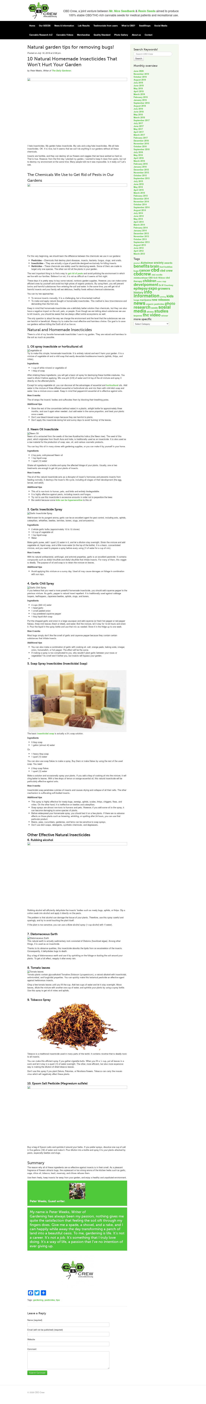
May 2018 (138, 114)
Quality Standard (102, 34)
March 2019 (139, 94)
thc (146, 315)
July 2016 (138, 152)
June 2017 (139, 126)
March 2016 (139, 160)
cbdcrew (142, 274)
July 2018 (138, 108)
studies (161, 311)
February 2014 (141, 227)
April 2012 (139, 250)
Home (32, 25)
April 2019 (139, 91)
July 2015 (138, 181)
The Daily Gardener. (103, 1212)
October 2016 (140, 146)
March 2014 (139, 224)
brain (154, 266)
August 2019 (140, 79)
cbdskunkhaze (141, 277)
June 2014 (139, 215)
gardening (38, 1299)
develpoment (146, 284)
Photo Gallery (121, 34)
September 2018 (142, 102)
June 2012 (139, 247)
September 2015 (142, 178)
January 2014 (140, 230)
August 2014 (140, 210)
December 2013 (141, 233)
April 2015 (139, 189)
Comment (31, 1349)
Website (31, 1339)
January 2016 (140, 166)
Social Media (160, 25)
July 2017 (138, 123)
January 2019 (140, 99)
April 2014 (139, 221)
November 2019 (141, 73)
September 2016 (142, 149)
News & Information (64, 25)
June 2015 (139, 184)
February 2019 (141, 97)
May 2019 (138, 88)
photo (170, 303)
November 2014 (141, 201)
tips (58, 1299)
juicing (163, 296)
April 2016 (139, 157)
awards (168, 262)
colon (159, 281)
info (148, 291)
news (139, 302)
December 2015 (141, 169)
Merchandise (83, 34)
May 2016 (138, 155)
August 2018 (140, 105)
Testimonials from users (106, 25)
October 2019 (140, 76)
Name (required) (34, 1320)
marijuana (145, 299)
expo (152, 288)
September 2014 (142, 207)
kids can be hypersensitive (69, 500)
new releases (161, 299)
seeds (154, 307)
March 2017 (139, 134)
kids (170, 296)
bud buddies (166, 266)
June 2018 (139, 111)
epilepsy (141, 288)
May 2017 (138, 128)
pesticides (50, 1299)
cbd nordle (157, 274)
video (155, 315)
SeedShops (144, 25)
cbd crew (166, 270)
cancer (144, 270)
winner (164, 315)
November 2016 (141, 143)
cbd (155, 269)
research (142, 307)
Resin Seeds (146, 11)
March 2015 (139, 192)
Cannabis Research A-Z (40, 34)
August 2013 (140, 244)
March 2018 (139, 117)
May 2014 (138, 218)
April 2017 (139, 131)
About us (136, 34)
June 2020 (139, 70)
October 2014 (140, 204)
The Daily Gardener (61, 70)
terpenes (138, 315)
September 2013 (142, 242)
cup (164, 281)
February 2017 (141, 137)
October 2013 (140, 239)
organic (150, 304)
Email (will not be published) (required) (45, 1329)
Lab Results (84, 25)
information (146, 295)
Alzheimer (146, 263)
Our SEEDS (45, 25)
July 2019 (138, 82)
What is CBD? (128, 25)
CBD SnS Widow (156, 277)
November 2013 (141, 236)
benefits (142, 266)
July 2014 (138, 213)
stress (150, 311)
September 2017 (142, 120)
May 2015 (138, 186)
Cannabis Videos (64, 34)
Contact (148, 34)
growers (164, 288)
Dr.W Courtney (166, 285)
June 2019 (139, 85)
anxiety (159, 263)
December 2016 (141, 140)
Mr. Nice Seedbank (122, 11)
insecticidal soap (45, 733)
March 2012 (139, 253)
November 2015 (141, 172)
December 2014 (141, 198)
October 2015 (140, 175)
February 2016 (141, 163)
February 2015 (141, 195)
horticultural (112, 385)
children (149, 280)
